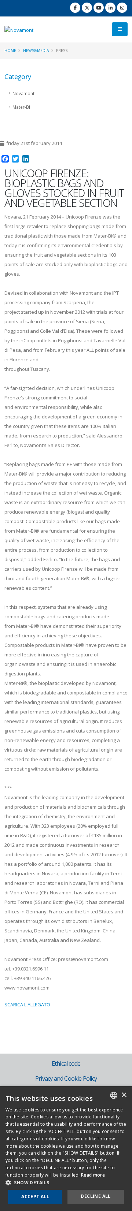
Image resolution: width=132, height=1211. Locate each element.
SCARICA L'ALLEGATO (27, 1004)
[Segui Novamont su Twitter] (87, 8)
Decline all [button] (95, 1196)
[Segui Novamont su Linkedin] (110, 8)
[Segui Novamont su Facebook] (75, 8)
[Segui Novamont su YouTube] (99, 8)
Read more (93, 1175)
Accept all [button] (35, 1196)
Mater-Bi (21, 107)
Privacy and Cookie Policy (66, 1078)
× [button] (123, 1095)
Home (10, 50)
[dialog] (66, 1148)
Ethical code (66, 1063)
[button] (66, 1183)
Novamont (23, 93)
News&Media (36, 50)
